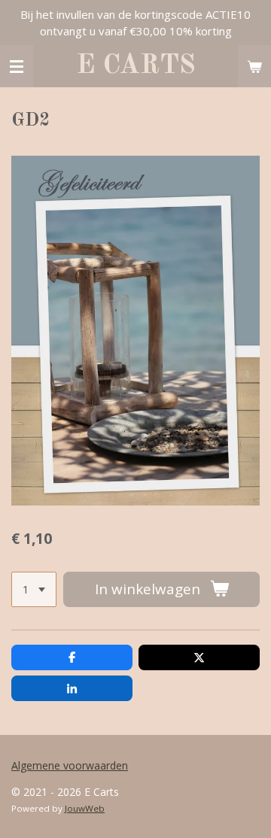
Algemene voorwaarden (69, 765)
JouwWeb (85, 808)
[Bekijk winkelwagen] (254, 66)
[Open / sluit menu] (16, 66)
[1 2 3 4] (33, 589)
